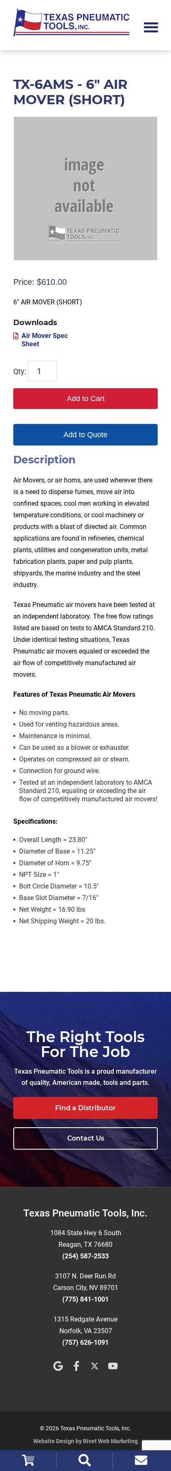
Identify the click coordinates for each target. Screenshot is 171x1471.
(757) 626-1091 (85, 1342)
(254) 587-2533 (85, 1256)
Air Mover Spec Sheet (45, 340)
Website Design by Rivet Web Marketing (85, 1441)
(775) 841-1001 (85, 1299)
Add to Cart (86, 398)
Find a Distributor (85, 1108)
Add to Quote (85, 435)
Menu (151, 26)
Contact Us (85, 1138)
